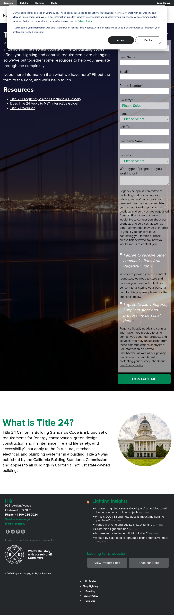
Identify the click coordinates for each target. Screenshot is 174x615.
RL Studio (90, 581)
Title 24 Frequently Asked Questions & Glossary (45, 99)
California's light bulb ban (112, 529)
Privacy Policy (85, 21)
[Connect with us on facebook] (8, 533)
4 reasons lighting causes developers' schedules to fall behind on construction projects (131, 510)
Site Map (90, 600)
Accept (121, 40)
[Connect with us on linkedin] (13, 533)
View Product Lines (107, 563)
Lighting (24, 3)
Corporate (8, 3)
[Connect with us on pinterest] (18, 533)
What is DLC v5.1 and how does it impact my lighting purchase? (130, 518)
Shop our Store (149, 563)
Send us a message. (17, 519)
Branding (90, 591)
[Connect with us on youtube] (23, 533)
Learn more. (36, 558)
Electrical (39, 3)
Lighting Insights (109, 501)
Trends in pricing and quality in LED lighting (124, 524)
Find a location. (15, 523)
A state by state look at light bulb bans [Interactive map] (132, 538)
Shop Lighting (90, 586)
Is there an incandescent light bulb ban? (121, 533)
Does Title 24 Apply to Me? (30, 103)
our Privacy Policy (131, 365)
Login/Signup (164, 3)
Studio (54, 3)
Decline (148, 40)
